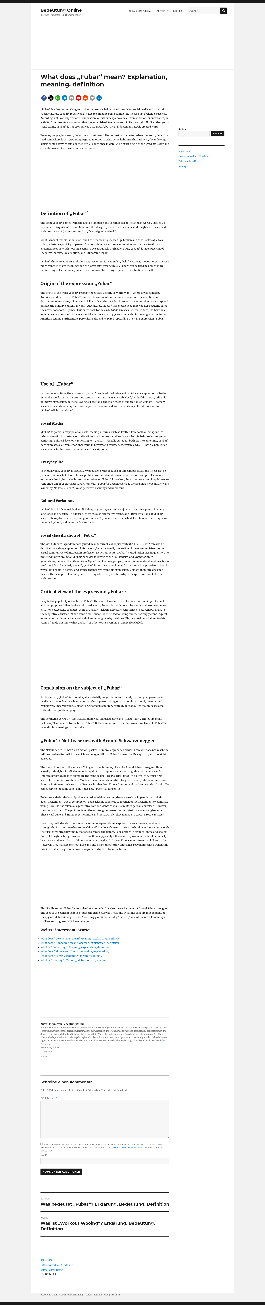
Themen (160, 10)
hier (164, 1040)
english (44, 1056)
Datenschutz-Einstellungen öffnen (103, 1294)
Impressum (46, 1260)
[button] (44, 98)
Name (43, 1155)
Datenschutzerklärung (126, 1147)
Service (177, 10)
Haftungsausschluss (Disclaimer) (56, 1265)
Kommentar (49, 1098)
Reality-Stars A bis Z (139, 10)
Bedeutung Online (61, 10)
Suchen (182, 129)
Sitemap (182, 166)
